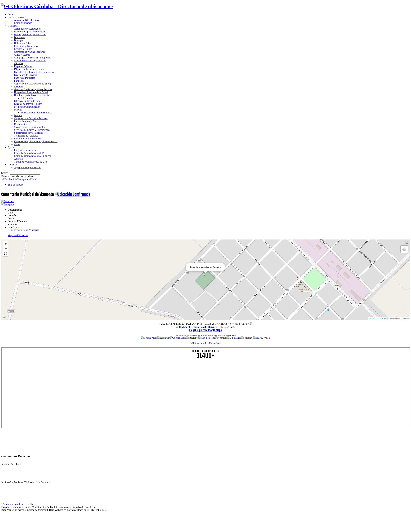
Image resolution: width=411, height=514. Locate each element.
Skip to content (15, 184)
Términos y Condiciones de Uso (17, 504)
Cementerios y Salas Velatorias (23, 230)
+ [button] (6, 244)
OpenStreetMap (384, 318)
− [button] (6, 249)
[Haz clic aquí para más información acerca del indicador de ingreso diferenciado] (4, 317)
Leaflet (371, 318)
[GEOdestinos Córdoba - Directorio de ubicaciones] (57, 6)
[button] (5, 253)
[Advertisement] (97, 384)
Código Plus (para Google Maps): (196, 327)
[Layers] (404, 249)
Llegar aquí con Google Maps (205, 330)
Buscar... (5, 176)
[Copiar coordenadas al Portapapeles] (251, 324)
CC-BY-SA (405, 318)
